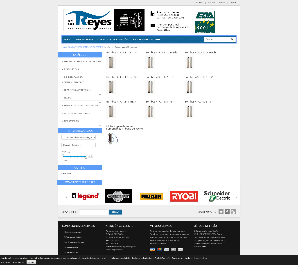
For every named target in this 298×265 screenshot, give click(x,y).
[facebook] (221, 211)
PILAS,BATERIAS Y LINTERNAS (78, 90)
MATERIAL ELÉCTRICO (74, 82)
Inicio (63, 47)
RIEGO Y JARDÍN (71, 121)
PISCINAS (68, 98)
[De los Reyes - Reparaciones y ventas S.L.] (104, 20)
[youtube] (227, 211)
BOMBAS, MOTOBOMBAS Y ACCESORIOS (86, 47)
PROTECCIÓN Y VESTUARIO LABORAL (81, 106)
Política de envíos (200, 247)
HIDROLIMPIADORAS (73, 77)
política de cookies (199, 258)
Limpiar (64, 160)
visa (152, 249)
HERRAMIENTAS (71, 69)
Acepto (31, 262)
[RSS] (233, 211)
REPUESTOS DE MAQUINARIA (77, 113)
